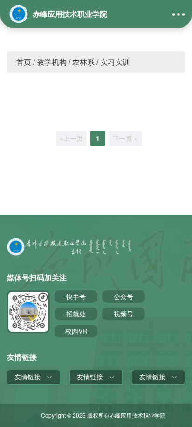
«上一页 (71, 138)
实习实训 (115, 61)
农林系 (83, 61)
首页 (23, 61)
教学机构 (52, 61)
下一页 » (125, 138)
